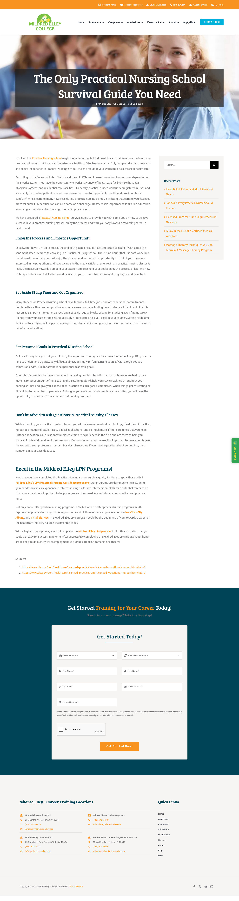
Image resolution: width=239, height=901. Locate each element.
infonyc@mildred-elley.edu (37, 851)
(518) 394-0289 (101, 846)
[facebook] (194, 886)
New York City (134, 512)
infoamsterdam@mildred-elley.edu (109, 851)
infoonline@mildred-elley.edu (107, 824)
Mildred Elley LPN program (95, 531)
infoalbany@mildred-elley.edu (39, 828)
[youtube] (206, 886)
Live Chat (235, 453)
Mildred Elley (105, 103)
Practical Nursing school (47, 158)
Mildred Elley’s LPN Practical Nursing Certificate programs (52, 483)
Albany (19, 518)
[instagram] (211, 886)
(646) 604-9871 (33, 846)
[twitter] (200, 886)
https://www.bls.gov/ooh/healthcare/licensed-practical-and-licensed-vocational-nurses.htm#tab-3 (83, 567)
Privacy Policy (76, 886)
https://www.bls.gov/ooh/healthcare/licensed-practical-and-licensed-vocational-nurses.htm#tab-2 (83, 573)
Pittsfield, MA (39, 518)
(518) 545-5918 (33, 824)
